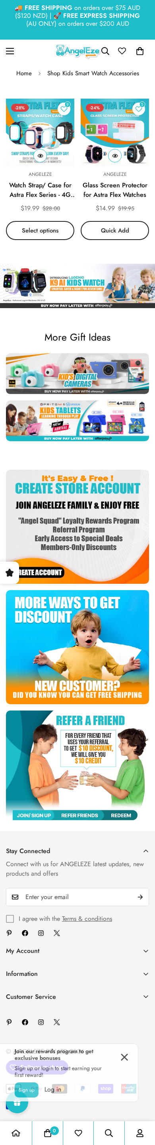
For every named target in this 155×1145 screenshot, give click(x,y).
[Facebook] (25, 933)
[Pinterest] (9, 933)
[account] (140, 1133)
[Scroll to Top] (141, 1103)
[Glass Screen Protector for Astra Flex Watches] (115, 133)
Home (24, 73)
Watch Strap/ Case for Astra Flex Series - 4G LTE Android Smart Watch (40, 190)
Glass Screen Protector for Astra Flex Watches (115, 190)
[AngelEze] (78, 51)
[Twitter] (57, 933)
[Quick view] (40, 155)
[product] (16, 1133)
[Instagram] (41, 933)
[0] (140, 51)
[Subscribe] (140, 897)
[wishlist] (78, 1133)
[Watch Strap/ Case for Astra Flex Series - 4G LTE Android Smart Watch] (40, 133)
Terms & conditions (87, 918)
